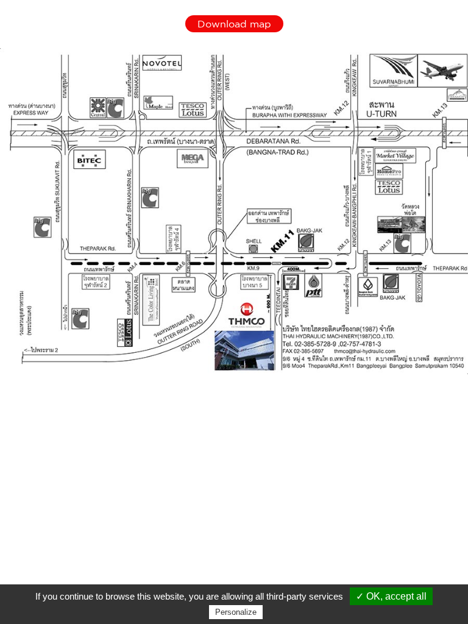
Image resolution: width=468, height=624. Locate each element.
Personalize (236, 612)
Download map (234, 23)
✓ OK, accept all (391, 596)
